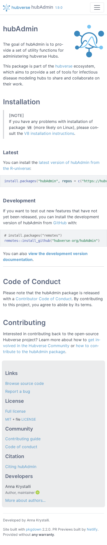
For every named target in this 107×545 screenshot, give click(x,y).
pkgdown (33, 529)
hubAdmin (42, 7)
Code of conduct (21, 446)
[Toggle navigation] (97, 7)
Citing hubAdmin (20, 466)
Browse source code (24, 383)
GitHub (60, 222)
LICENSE (28, 419)
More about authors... (25, 500)
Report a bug (17, 391)
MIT (8, 419)
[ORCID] (38, 492)
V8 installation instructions (49, 133)
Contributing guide (23, 438)
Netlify (92, 529)
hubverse (63, 66)
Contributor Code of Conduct (44, 298)
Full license (15, 411)
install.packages (20, 181)
